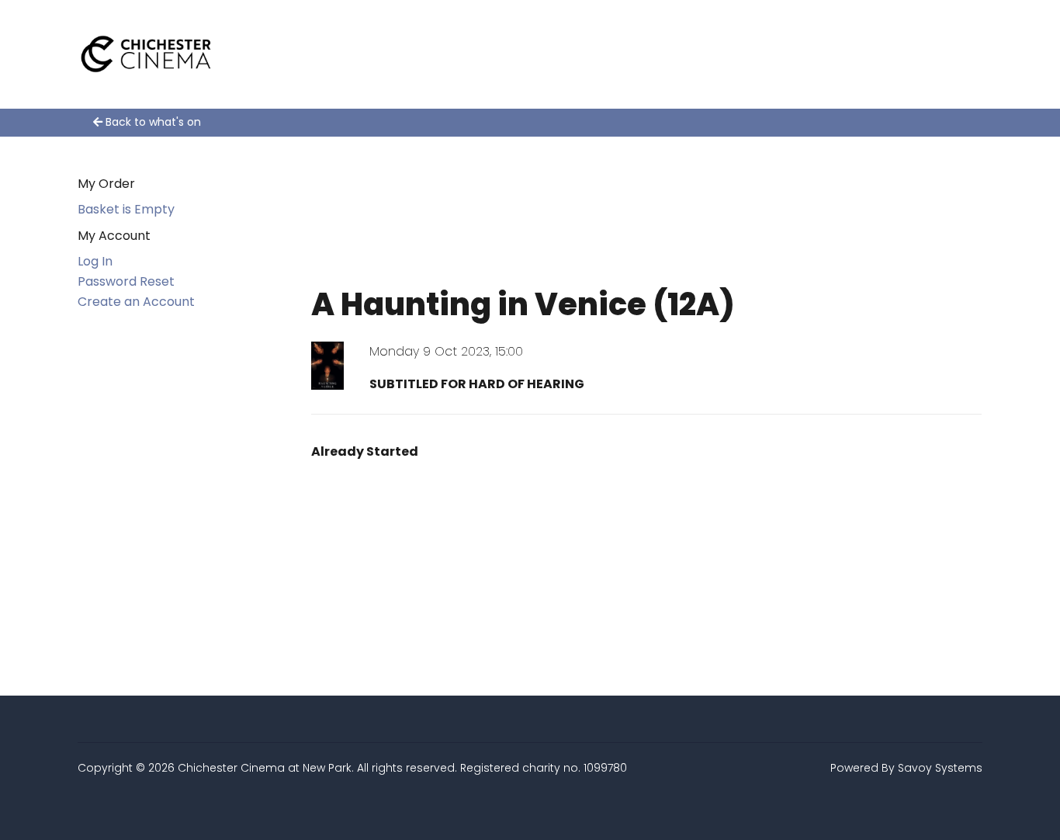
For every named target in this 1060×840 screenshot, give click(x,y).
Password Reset (126, 281)
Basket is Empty (126, 209)
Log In (95, 261)
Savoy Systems (940, 768)
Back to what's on (151, 122)
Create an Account (136, 302)
